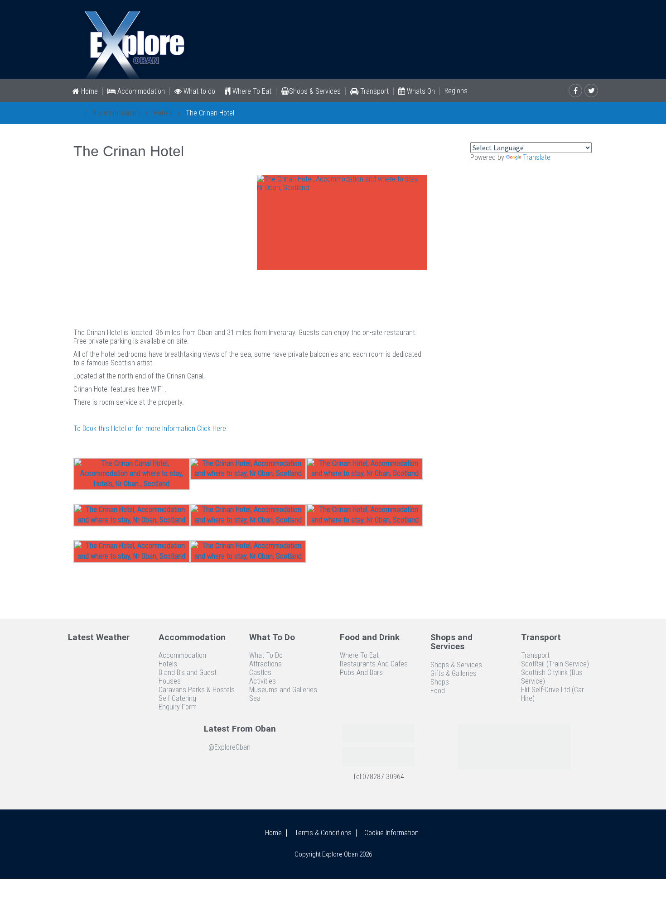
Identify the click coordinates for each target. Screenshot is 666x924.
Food (437, 690)
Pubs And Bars (361, 672)
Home (88, 91)
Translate (536, 157)
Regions (456, 91)
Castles (260, 672)
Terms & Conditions (323, 833)
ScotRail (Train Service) (555, 664)
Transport (373, 91)
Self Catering (177, 698)
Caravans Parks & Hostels (197, 689)
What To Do (266, 655)
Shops (439, 682)
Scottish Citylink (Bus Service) (552, 676)
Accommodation (140, 91)
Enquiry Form (178, 707)
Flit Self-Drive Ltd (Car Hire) (552, 694)
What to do (198, 91)
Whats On (420, 91)
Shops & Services (315, 91)
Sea (255, 698)
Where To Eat (251, 91)
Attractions (265, 664)
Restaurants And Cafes (374, 664)
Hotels (163, 113)
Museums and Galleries (283, 689)
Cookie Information (391, 833)
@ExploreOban (229, 747)
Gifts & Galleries (453, 673)
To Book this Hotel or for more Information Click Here (149, 428)
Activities (262, 681)
